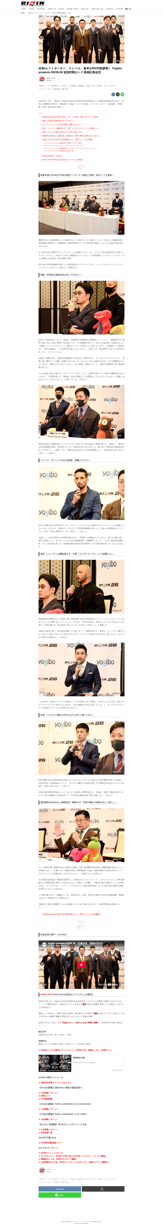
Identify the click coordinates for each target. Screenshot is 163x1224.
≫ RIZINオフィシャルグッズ (51, 1153)
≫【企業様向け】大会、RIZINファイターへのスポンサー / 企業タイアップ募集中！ (74, 1162)
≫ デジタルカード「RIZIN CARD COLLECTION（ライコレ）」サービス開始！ (73, 1156)
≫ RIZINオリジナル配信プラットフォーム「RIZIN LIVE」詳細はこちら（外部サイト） (76, 1050)
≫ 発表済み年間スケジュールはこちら (55, 1083)
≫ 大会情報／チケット (48, 1093)
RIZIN (49, 80)
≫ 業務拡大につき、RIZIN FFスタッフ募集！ (58, 1159)
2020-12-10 (51, 78)
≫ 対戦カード (44, 1096)
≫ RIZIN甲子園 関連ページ (50, 1143)
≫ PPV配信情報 (46, 1099)
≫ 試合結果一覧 (45, 1133)
